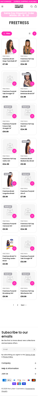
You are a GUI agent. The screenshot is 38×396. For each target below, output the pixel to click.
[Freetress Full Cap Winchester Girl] (28, 279)
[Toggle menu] (2, 6)
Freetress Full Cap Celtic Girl (9, 160)
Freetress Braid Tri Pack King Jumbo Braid (9, 258)
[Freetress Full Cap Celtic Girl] (10, 146)
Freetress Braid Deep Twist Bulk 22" (10, 60)
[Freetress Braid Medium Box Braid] (28, 146)
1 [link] (13, 305)
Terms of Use (30, 355)
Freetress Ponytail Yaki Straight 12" (9, 92)
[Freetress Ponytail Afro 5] (28, 179)
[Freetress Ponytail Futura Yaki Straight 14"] (10, 111)
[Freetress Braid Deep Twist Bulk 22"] (10, 46)
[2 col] (34, 33)
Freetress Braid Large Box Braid (8, 192)
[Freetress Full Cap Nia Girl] (28, 111)
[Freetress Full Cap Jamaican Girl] (28, 211)
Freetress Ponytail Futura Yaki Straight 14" (9, 126)
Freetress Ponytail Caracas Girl (9, 225)
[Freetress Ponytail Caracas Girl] (10, 211)
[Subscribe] (34, 349)
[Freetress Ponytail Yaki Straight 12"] (10, 79)
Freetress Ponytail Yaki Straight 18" (27, 257)
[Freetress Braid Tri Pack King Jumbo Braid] (10, 244)
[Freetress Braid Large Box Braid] (10, 179)
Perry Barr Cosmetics (16, 388)
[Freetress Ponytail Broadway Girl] (10, 279)
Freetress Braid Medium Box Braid (27, 160)
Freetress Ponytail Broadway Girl (9, 292)
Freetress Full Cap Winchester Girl (27, 292)
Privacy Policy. (8, 357)
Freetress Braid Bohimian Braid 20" (28, 92)
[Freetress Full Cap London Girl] (28, 46)
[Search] (31, 6)
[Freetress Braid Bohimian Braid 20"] (28, 79)
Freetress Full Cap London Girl (27, 60)
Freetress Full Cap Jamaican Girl (27, 225)
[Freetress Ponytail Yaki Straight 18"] (28, 244)
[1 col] (30, 33)
